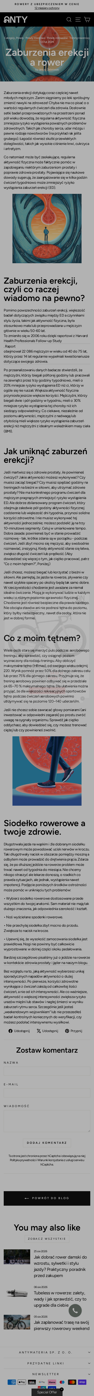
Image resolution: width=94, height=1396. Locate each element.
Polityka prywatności (23, 1160)
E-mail (11, 1084)
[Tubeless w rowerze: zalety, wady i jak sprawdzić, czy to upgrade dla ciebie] (17, 1292)
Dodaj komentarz (47, 1142)
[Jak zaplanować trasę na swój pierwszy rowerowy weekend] (17, 1322)
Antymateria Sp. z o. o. (46, 1352)
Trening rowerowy (79, 38)
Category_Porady (14, 38)
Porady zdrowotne (57, 38)
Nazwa (11, 1062)
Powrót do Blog (50, 1198)
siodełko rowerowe (35, 898)
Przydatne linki (46, 1363)
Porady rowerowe (35, 38)
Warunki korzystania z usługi (56, 1160)
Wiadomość (17, 1106)
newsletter (45, 1374)
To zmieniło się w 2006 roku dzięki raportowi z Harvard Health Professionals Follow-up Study (46, 338)
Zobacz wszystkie (47, 1238)
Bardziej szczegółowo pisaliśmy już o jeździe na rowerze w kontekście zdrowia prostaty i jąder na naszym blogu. (47, 960)
